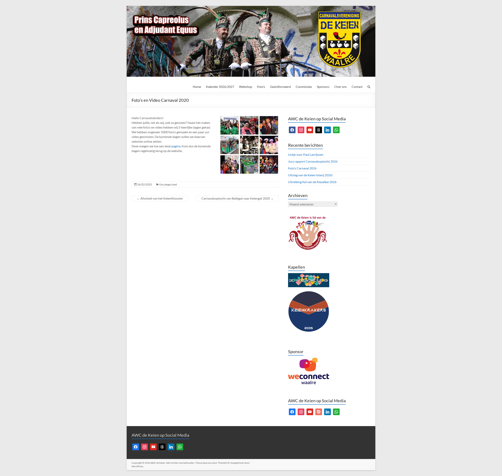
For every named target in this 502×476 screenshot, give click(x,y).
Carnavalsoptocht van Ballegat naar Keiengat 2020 (237, 198)
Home (197, 86)
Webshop (245, 86)
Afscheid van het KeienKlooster (160, 198)
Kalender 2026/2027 (220, 86)
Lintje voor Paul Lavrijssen (305, 154)
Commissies (304, 86)
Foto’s (261, 86)
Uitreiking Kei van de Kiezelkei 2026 (312, 182)
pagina (175, 146)
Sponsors (323, 86)
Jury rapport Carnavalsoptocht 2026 (312, 161)
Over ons (340, 86)
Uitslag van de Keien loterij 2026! (310, 175)
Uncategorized (168, 184)
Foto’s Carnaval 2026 (302, 168)
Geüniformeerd (280, 86)
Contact (357, 86)
